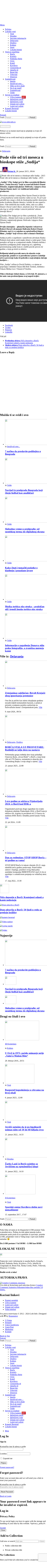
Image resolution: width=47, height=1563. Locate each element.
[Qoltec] (3, 930)
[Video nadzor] (6, 922)
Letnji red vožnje (16, 106)
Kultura (13, 45)
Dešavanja (14, 40)
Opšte (12, 93)
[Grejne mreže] (6, 926)
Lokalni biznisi (16, 50)
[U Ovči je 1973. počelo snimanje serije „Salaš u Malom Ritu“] (26, 1031)
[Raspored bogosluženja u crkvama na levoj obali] (26, 1074)
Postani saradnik (11, 1300)
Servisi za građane (12, 95)
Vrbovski (13, 74)
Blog (7, 1431)
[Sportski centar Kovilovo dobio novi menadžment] (26, 1185)
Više (40, 707)
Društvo (13, 43)
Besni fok (14, 72)
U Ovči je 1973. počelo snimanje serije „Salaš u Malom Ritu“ (24, 1054)
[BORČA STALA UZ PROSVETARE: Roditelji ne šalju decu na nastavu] (26, 728)
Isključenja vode (16, 102)
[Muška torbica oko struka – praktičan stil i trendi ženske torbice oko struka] (26, 587)
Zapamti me (7, 1458)
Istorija (12, 81)
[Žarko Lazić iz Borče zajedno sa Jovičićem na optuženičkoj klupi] (26, 1148)
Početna (8, 29)
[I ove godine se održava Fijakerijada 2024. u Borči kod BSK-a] (26, 782)
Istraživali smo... (13, 446)
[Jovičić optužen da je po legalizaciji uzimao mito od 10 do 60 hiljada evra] (26, 1111)
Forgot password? (7, 1467)
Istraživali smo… (16, 84)
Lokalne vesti (10, 31)
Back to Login (5, 1496)
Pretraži (32, 117)
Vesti (12, 34)
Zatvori (3, 1338)
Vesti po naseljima (12, 52)
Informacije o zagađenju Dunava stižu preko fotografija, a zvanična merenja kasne (24, 648)
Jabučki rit (14, 70)
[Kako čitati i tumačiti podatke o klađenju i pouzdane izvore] (26, 549)
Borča (12, 54)
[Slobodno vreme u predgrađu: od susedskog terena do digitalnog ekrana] (26, 510)
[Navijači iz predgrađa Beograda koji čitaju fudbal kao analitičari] (26, 471)
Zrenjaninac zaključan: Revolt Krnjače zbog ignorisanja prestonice (25, 694)
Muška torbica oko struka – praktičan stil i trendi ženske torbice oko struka (24, 608)
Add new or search (8, 1541)
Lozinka (3, 1454)
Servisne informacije (18, 38)
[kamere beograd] (7, 917)
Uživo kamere (18, 97)
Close (3, 1530)
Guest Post (9, 1327)
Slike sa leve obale (17, 86)
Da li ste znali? (16, 88)
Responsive (13, 1316)
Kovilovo (14, 65)
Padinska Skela (16, 59)
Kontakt (8, 1332)
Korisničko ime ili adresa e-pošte (13, 1447)
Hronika (13, 36)
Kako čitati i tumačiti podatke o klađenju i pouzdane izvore (21, 569)
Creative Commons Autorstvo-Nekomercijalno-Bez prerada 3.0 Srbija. (21, 1287)
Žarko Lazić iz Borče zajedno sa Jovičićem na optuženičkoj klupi (21, 1165)
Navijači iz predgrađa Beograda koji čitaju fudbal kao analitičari (24, 491)
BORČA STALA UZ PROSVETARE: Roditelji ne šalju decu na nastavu (24, 748)
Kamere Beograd (12, 108)
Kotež (12, 63)
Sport (12, 47)
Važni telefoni (10, 1309)
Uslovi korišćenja (12, 1325)
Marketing (9, 1329)
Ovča (12, 61)
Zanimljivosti (10, 79)
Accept (3, 1528)
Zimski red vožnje (17, 104)
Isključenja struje (16, 99)
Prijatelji (8, 1323)
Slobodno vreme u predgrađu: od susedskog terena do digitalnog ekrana (24, 530)
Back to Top (5, 1336)
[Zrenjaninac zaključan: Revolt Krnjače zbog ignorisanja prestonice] (26, 674)
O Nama (8, 1320)
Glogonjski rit (15, 68)
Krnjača (13, 56)
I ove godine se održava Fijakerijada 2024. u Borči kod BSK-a (23, 802)
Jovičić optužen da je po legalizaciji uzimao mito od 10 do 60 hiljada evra (24, 1128)
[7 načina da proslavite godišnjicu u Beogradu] (26, 432)
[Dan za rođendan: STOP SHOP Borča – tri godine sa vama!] (26, 838)
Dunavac (13, 77)
